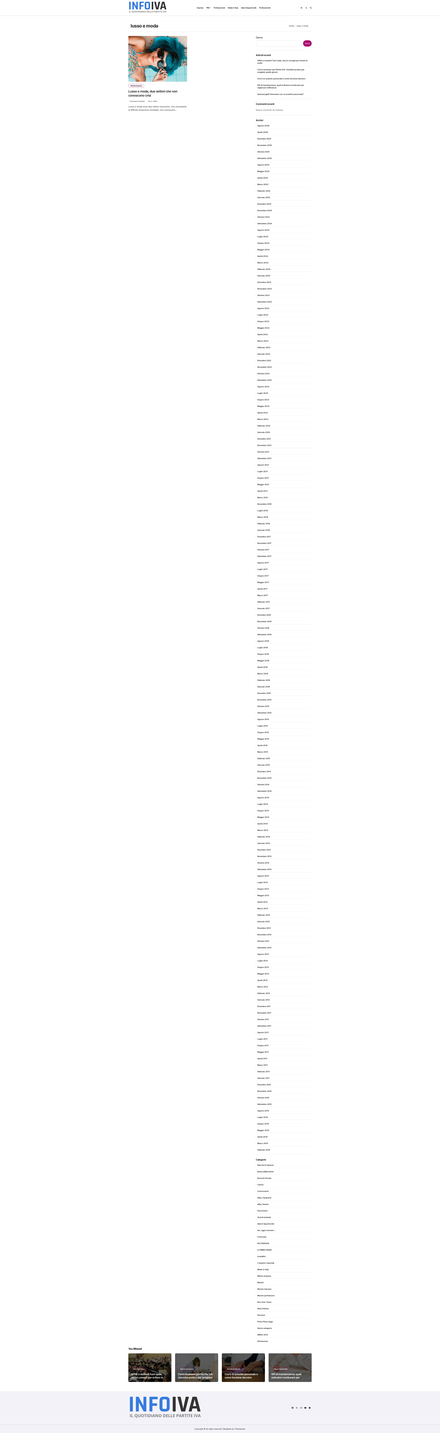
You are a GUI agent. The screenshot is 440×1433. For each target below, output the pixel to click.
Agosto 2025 (263, 165)
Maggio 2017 (263, 582)
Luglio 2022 (262, 393)
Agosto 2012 (263, 954)
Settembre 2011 (264, 1026)
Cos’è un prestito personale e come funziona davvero (281, 78)
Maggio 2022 (263, 406)
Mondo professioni (265, 1295)
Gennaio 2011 (263, 1078)
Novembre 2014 (264, 778)
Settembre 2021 (264, 458)
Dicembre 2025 (264, 139)
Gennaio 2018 (263, 530)
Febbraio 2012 (263, 993)
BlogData (227, 1429)
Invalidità (261, 1256)
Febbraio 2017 (263, 602)
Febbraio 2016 (263, 680)
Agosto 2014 (263, 797)
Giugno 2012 (263, 967)
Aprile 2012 (262, 980)
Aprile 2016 (262, 667)
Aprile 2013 (262, 902)
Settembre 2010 (264, 1104)
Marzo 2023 (262, 341)
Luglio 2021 (262, 471)
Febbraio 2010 (263, 1150)
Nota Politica (263, 1308)
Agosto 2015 (263, 719)
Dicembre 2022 (264, 360)
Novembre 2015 (264, 700)
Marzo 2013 (262, 908)
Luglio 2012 (262, 961)
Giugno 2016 (263, 654)
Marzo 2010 (262, 1143)
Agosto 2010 (263, 1111)
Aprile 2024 (262, 256)
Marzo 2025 (262, 184)
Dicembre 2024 (264, 204)
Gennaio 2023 (263, 354)
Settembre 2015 (264, 713)
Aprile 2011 (262, 1058)
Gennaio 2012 (263, 1000)
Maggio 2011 (263, 1052)
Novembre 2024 (264, 210)
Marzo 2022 (262, 419)
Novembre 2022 (264, 367)
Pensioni (261, 1315)
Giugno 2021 (263, 478)
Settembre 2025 (264, 158)
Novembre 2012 (264, 934)
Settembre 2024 (264, 223)
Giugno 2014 (263, 810)
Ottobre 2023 (263, 295)
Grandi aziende (264, 1217)
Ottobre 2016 (263, 628)
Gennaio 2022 (263, 432)
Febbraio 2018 (263, 523)
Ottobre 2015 (263, 706)
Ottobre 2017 (263, 550)
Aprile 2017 (262, 589)
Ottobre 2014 (263, 784)
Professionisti (219, 8)
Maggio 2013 (263, 895)
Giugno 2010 (263, 1124)
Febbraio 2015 (263, 758)
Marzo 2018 (262, 517)
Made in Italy (233, 8)
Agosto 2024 (263, 230)
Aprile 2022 (262, 413)
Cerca (259, 37)
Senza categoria (264, 1328)
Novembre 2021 (264, 445)
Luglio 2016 (262, 647)
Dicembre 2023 (264, 282)
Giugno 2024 (263, 243)
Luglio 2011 (262, 1039)
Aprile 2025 (262, 178)
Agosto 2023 (263, 308)
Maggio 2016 (263, 660)
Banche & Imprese (265, 1165)
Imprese (200, 8)
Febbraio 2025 (263, 191)
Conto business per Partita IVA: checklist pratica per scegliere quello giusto (280, 70)
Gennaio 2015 (263, 765)
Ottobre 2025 (263, 152)
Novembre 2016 (264, 621)
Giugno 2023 (263, 321)
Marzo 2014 (262, 830)
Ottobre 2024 (263, 217)
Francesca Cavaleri (137, 101)
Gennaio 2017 (263, 608)
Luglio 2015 (262, 726)
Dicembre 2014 (264, 771)
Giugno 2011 (262, 1045)
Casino (260, 1185)
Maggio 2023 (263, 328)
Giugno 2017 (263, 576)
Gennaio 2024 (263, 276)
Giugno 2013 (263, 889)
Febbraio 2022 (263, 426)
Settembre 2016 (264, 634)
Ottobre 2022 (263, 373)
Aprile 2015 (262, 745)
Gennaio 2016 (263, 687)
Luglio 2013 (262, 882)
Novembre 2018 (264, 504)
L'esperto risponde (265, 1263)
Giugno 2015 (263, 732)
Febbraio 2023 (263, 347)
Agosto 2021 (263, 465)
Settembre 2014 (264, 791)
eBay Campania (264, 1198)
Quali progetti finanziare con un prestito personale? (280, 94)
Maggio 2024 (263, 249)
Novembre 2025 (264, 145)
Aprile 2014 (262, 824)
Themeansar (240, 1429)
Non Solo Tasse (264, 1302)
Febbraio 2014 (263, 837)
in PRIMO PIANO (264, 1250)
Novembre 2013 (264, 856)
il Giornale (261, 1237)
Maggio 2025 (263, 171)
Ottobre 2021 (263, 452)
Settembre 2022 (264, 380)
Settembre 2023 (264, 302)
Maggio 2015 (263, 739)
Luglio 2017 (262, 569)
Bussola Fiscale (264, 1178)
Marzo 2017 (262, 595)
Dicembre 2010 (264, 1084)
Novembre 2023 (264, 289)
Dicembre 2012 (264, 928)
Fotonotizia (262, 1211)
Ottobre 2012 (263, 941)
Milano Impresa (264, 1276)
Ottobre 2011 (263, 1019)
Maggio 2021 (263, 484)
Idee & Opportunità (248, 8)
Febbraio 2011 (263, 1071)
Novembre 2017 (264, 543)
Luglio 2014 (262, 804)
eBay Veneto (263, 1204)
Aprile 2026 (262, 132)
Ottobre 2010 (263, 1098)
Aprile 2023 (262, 334)
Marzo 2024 (262, 263)
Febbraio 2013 (263, 915)
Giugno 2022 (263, 400)
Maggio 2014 (263, 817)
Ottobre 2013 (263, 863)
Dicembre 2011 (264, 1006)
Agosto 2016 (263, 641)
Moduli (260, 1282)
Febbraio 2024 (264, 269)
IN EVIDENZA (263, 1243)
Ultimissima (262, 1341)
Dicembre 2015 (264, 693)
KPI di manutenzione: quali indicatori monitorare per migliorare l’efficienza (280, 86)
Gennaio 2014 (263, 843)
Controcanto (263, 1191)
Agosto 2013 (263, 876)
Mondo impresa (136, 86)
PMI (208, 8)
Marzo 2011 (262, 1065)
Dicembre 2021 (264, 439)
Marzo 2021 (262, 497)
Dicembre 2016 (264, 615)
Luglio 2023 (262, 315)
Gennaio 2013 (263, 921)
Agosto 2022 (263, 386)
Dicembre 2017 (264, 537)
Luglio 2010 (262, 1117)
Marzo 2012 (262, 987)
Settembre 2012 (264, 947)
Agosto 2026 (263, 126)
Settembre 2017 (264, 556)
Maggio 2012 (263, 974)
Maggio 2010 (263, 1130)
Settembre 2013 (264, 869)
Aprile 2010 (262, 1137)
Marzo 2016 (262, 673)
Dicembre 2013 (264, 850)
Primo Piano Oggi (265, 1321)
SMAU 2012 (262, 1335)
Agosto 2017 (263, 563)
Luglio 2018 (262, 510)
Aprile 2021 (262, 491)
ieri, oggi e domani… (266, 1230)
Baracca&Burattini (265, 1171)
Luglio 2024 (262, 236)
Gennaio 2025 (263, 197)
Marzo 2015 (262, 752)
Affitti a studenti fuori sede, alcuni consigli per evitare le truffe (282, 61)
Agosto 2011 (263, 1032)
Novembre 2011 (264, 1013)
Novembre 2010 (264, 1091)
